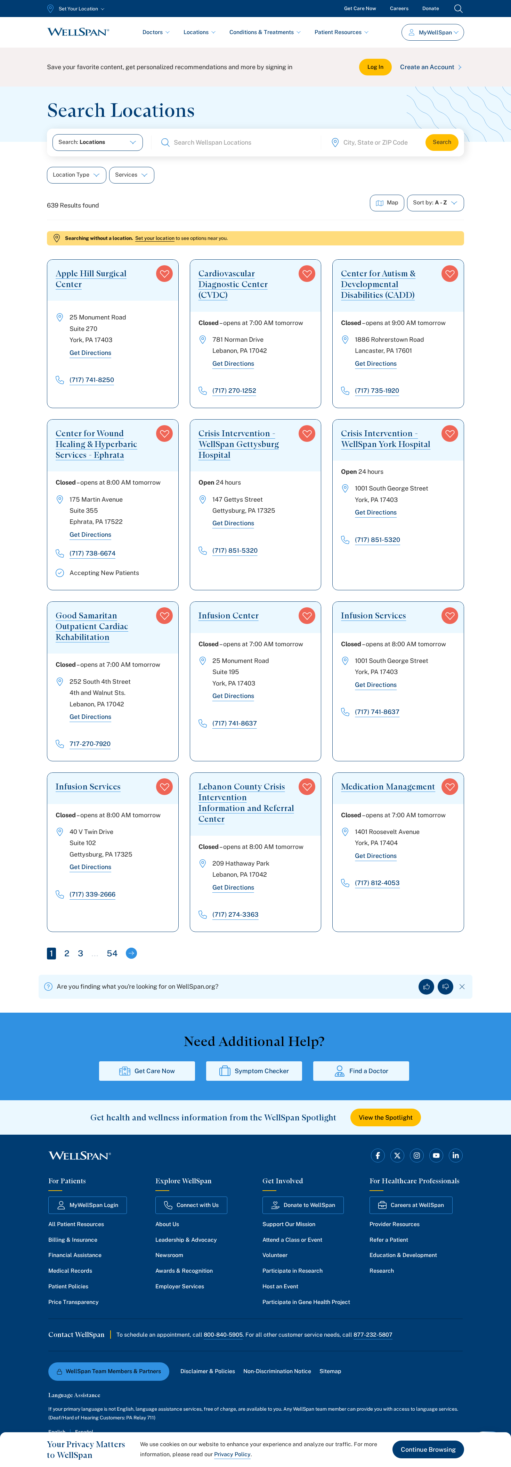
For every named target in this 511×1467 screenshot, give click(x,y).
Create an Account (427, 67)
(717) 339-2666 (92, 894)
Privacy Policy (232, 1454)
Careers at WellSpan (417, 1205)
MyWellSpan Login (94, 1205)
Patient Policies (68, 1286)
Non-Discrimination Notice (277, 1371)
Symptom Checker (262, 1071)
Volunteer (274, 1255)
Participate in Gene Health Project (306, 1302)
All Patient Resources (76, 1224)
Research (382, 1270)
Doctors (153, 32)
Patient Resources (338, 32)
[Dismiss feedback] (462, 986)
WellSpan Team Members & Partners (113, 1371)
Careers (399, 8)
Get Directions (90, 352)
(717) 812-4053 (377, 882)
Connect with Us (198, 1205)
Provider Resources (395, 1224)
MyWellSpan (435, 32)
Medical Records (70, 1270)
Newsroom (169, 1255)
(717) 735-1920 (377, 390)
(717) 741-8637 (234, 723)
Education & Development (403, 1255)
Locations (196, 32)
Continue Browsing (428, 1449)
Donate (430, 8)
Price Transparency (73, 1302)
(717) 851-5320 (235, 550)
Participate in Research (292, 1270)
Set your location (155, 238)
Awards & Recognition (184, 1270)
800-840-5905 (223, 1334)
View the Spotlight (386, 1117)
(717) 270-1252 (234, 390)
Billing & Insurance (72, 1240)
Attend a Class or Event (292, 1240)
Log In (375, 67)
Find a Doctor (368, 1071)
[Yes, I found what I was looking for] (426, 987)
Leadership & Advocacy (186, 1240)
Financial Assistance (75, 1255)
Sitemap (330, 1371)
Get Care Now (360, 8)
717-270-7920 (90, 743)
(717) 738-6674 (92, 553)
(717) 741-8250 (92, 379)
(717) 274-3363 (235, 914)
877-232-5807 (373, 1334)
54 (112, 953)
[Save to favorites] (164, 273)
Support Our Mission (288, 1224)
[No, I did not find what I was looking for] (445, 987)
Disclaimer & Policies (207, 1371)
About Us (167, 1224)
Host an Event (280, 1286)
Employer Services (179, 1286)
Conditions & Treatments (261, 32)
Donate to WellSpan (309, 1205)
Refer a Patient (389, 1240)
